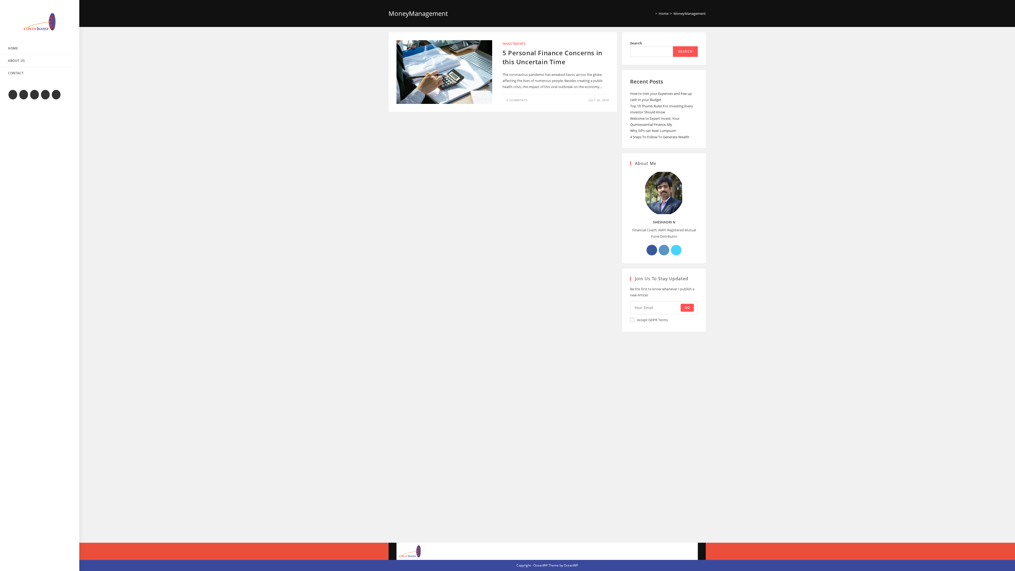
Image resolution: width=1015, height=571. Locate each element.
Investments (514, 44)
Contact (683, 551)
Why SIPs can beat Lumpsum (653, 130)
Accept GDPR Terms (652, 319)
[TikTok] (56, 94)
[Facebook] (23, 94)
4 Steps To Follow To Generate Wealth (659, 137)
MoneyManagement (689, 13)
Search (636, 43)
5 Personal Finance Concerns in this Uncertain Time (552, 57)
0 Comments (516, 100)
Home (634, 551)
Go (687, 307)
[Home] (652, 13)
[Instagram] (34, 94)
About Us (657, 551)
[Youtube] (45, 94)
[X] (12, 94)
